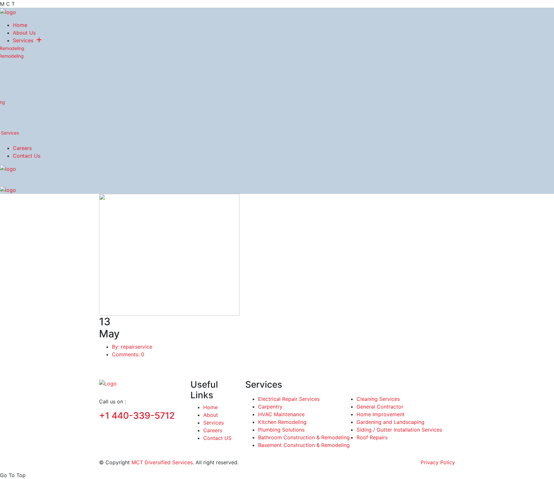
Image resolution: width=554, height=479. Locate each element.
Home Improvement (381, 414)
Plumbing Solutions (281, 429)
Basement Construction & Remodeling (304, 445)
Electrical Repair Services (289, 399)
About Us (24, 32)
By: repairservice (132, 346)
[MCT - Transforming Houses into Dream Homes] (8, 11)
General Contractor (380, 406)
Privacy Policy (438, 462)
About (210, 415)
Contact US (217, 438)
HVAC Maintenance (281, 414)
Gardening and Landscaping (390, 422)
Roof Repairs (372, 437)
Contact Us (26, 156)
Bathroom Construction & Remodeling (304, 437)
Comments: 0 (128, 354)
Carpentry (270, 406)
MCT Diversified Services (162, 462)
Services (23, 40)
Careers (22, 148)
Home (20, 25)
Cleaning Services (378, 399)
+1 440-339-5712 (137, 415)
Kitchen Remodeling (282, 422)
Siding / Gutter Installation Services (399, 429)
